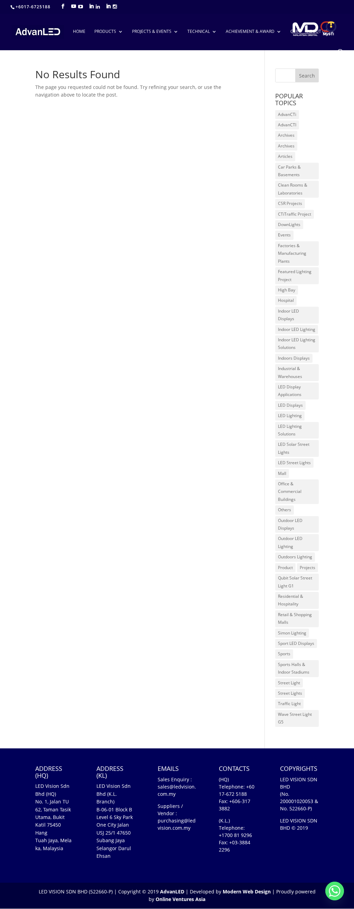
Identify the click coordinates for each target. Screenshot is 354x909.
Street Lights (290, 693)
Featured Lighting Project (294, 275)
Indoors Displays (294, 358)
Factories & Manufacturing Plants (292, 253)
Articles (285, 156)
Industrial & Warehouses (290, 372)
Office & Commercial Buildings (289, 491)
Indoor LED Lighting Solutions (296, 343)
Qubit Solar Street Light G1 (295, 581)
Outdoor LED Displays (290, 524)
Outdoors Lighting (295, 557)
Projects (307, 567)
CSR (294, 31)
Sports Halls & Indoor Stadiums (293, 668)
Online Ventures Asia (180, 899)
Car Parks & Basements (289, 171)
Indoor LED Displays (288, 315)
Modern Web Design (247, 891)
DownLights (289, 224)
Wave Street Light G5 (295, 718)
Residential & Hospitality (290, 600)
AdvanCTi (287, 114)
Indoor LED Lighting (296, 329)
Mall (282, 473)
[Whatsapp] (334, 891)
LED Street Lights (294, 463)
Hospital (286, 300)
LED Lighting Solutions (290, 430)
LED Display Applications (289, 390)
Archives (286, 135)
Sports (284, 654)
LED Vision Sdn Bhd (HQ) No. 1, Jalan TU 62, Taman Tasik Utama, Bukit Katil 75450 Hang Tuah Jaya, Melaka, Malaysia (53, 817)
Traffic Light (289, 703)
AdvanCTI (287, 125)
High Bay (286, 290)
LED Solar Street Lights (293, 448)
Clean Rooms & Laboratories (292, 189)
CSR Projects (290, 203)
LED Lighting (290, 415)
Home (79, 31)
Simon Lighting (292, 633)
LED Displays (290, 405)
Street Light (289, 683)
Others (284, 510)
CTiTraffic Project (294, 214)
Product (285, 567)
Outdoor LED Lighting (290, 542)
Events (284, 235)
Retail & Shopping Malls (295, 618)
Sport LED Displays (296, 643)
